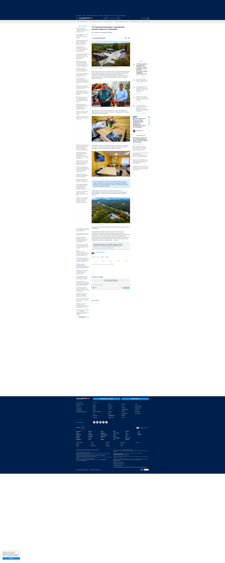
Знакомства (78, 15)
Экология (137, 409)
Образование (111, 417)
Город (94, 409)
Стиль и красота (138, 406)
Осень (123, 406)
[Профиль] (148, 18)
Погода (84, 15)
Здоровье (95, 417)
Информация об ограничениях (118, 462)
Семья (123, 417)
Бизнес (94, 406)
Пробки (111, 15)
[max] (100, 422)
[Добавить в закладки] (126, 38)
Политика (124, 407)
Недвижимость (111, 415)
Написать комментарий (100, 38)
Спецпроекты (138, 413)
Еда (94, 413)
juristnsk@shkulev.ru (103, 459)
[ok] (103, 422)
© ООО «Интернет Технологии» (94, 469)
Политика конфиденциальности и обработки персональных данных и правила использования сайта (130, 467)
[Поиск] (142, 18)
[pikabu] (106, 422)
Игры (118, 15)
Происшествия (125, 409)
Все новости (83, 26)
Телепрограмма (90, 15)
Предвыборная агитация (81, 411)
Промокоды (122, 15)
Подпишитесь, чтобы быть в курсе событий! (103, 248)
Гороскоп (100, 15)
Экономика (137, 411)
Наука (109, 413)
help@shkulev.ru (83, 460)
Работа (123, 411)
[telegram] (94, 422)
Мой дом (110, 411)
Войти (96, 288)
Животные (95, 415)
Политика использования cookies (118, 463)
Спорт (136, 404)
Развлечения (124, 413)
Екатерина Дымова (100, 252)
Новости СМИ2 (95, 300)
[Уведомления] (145, 18)
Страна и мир (138, 407)
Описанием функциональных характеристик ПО (121, 454)
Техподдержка (79, 409)
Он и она (123, 404)
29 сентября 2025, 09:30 (96, 35)
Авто (94, 404)
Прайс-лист (78, 406)
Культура (110, 407)
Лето (109, 409)
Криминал (110, 406)
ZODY (115, 15)
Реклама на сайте (79, 404)
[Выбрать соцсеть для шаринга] (129, 38)
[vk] (97, 422)
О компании (78, 407)
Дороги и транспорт (97, 411)
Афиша (95, 15)
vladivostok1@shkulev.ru (90, 458)
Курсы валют (106, 15)
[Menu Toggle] (76, 18)
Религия (123, 415)
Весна (94, 407)
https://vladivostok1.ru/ (117, 460)
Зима (109, 404)
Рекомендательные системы (118, 465)
